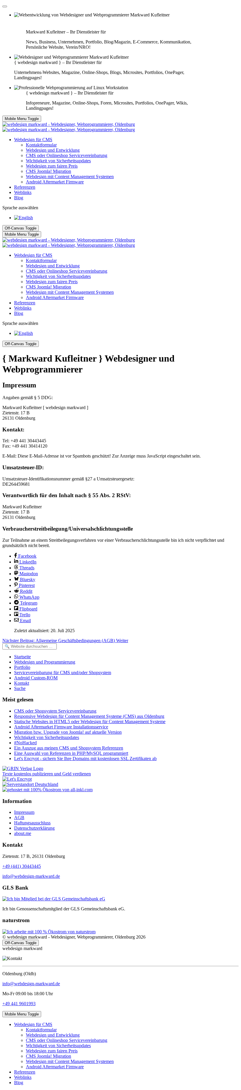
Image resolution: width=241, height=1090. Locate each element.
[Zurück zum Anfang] (4, 6)
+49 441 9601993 (19, 1003)
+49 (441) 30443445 (21, 866)
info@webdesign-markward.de (31, 876)
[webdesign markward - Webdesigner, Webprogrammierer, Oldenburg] (68, 127)
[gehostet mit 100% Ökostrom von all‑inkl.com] (47, 789)
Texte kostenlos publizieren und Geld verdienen (46, 773)
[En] (23, 217)
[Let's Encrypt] (17, 779)
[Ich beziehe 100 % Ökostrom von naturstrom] (49, 931)
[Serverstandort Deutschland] (30, 784)
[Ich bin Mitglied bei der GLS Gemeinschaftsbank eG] (53, 898)
